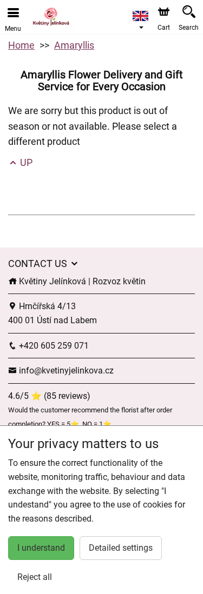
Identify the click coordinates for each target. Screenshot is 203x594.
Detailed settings (121, 548)
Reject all (34, 577)
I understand (41, 548)
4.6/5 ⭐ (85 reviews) (49, 396)
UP (25, 162)
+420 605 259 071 (53, 346)
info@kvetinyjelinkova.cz (65, 370)
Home (21, 45)
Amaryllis (74, 45)
